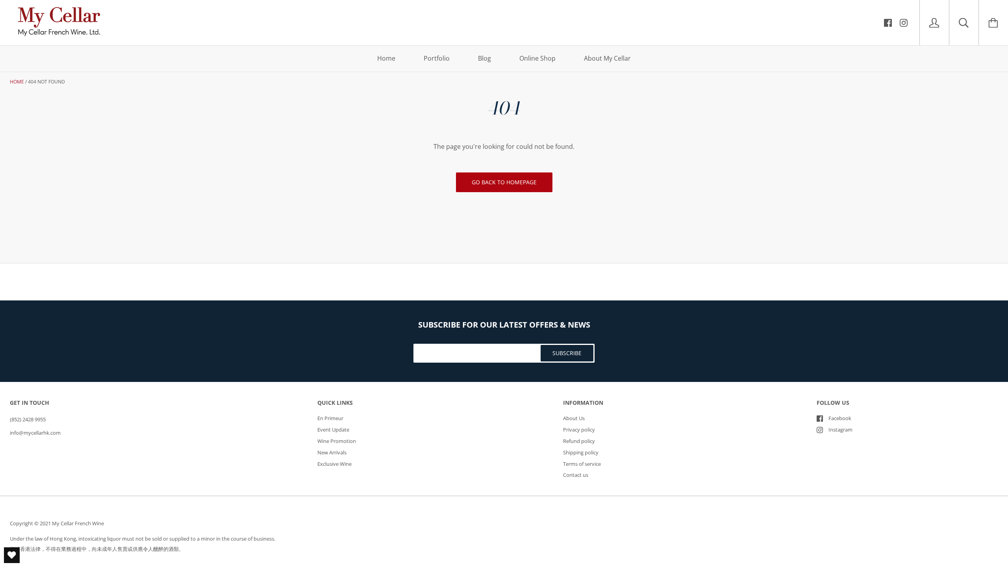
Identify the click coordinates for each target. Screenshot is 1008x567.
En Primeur (330, 418)
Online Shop (537, 58)
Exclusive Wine (334, 463)
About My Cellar (607, 58)
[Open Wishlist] (12, 555)
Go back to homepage (504, 182)
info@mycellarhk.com (35, 432)
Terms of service (582, 463)
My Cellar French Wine (78, 523)
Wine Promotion (336, 441)
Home (386, 58)
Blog (484, 58)
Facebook (839, 418)
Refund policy (579, 441)
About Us (574, 418)
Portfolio (437, 58)
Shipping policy (580, 452)
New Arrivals (331, 452)
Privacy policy (579, 429)
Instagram (840, 429)
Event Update (333, 429)
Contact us (575, 474)
